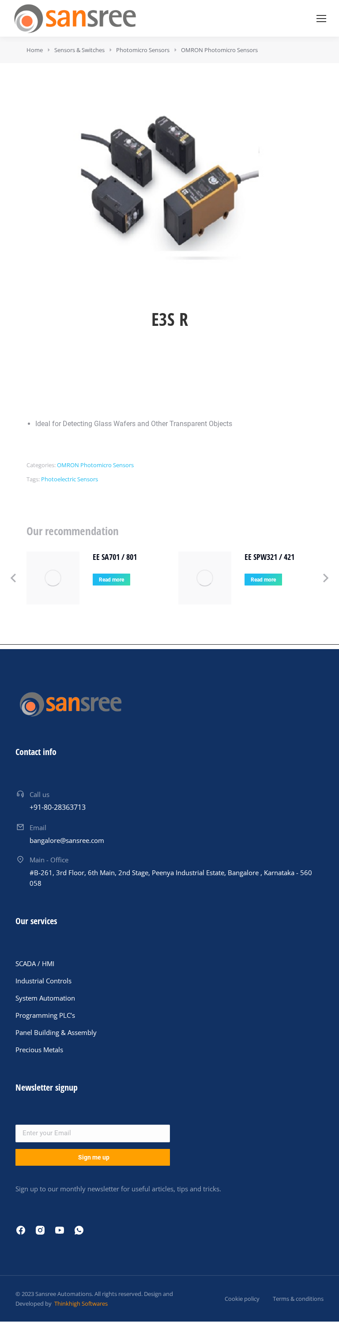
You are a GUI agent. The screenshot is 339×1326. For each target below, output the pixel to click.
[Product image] (52, 578)
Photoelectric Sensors (69, 479)
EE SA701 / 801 (115, 557)
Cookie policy (242, 1299)
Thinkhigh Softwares (80, 1303)
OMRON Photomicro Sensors (95, 465)
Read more (111, 580)
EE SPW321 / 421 (269, 557)
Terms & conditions (298, 1299)
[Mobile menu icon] (321, 18)
